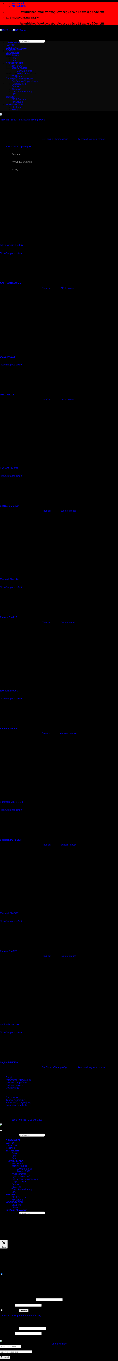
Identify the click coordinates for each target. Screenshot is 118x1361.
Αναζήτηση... (12, 41)
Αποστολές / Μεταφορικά (18, 1080)
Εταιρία (9, 1077)
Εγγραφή (5, 1357)
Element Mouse (9, 690)
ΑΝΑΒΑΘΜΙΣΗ (19, 68)
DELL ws (16, 107)
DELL (63, 288)
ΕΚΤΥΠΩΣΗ (12, 53)
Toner (14, 1156)
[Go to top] (1, 1130)
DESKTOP (11, 47)
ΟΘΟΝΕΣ (11, 50)
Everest (64, 511)
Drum (14, 1158)
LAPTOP (10, 45)
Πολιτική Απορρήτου (16, 1082)
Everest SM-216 (9, 579)
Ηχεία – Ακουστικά (21, 78)
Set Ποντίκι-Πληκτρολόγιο (25, 81)
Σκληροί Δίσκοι (25, 71)
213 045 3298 (35, 1120)
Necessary (8, 1274)
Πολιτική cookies (14, 1085)
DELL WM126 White (11, 245)
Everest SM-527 (9, 913)
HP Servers (17, 102)
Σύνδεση (23, 1311)
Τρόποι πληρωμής (15, 1100)
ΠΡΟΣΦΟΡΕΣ (13, 42)
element (64, 733)
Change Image (59, 1343)
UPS (14, 94)
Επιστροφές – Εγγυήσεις (18, 1102)
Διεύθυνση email (9, 1328)
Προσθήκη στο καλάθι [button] (11, 253)
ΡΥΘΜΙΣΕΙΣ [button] (109, 1234)
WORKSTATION (14, 104)
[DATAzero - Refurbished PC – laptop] (13, 30)
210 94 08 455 (19, 1120)
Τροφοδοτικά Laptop (22, 91)
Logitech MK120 (9, 1024)
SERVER (11, 97)
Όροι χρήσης (12, 1087)
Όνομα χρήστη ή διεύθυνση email (17, 1299)
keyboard (83, 139)
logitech (93, 139)
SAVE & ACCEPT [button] (9, 1287)
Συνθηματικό (7, 1305)
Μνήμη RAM (23, 73)
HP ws (15, 109)
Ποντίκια (16, 86)
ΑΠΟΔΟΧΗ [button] (6, 1238)
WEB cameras (19, 76)
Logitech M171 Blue (11, 801)
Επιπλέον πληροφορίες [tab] (18, 146)
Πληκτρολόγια (19, 84)
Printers (15, 55)
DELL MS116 (7, 356)
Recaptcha (5, 1338)
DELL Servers (19, 99)
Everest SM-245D (10, 468)
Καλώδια (16, 89)
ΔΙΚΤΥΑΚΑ (17, 66)
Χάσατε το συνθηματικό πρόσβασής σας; (20, 1315)
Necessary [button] (5, 1271)
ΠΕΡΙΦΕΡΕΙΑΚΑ (8, 119)
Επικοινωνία (12, 1097)
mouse (101, 139)
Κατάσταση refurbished (17, 1105)
